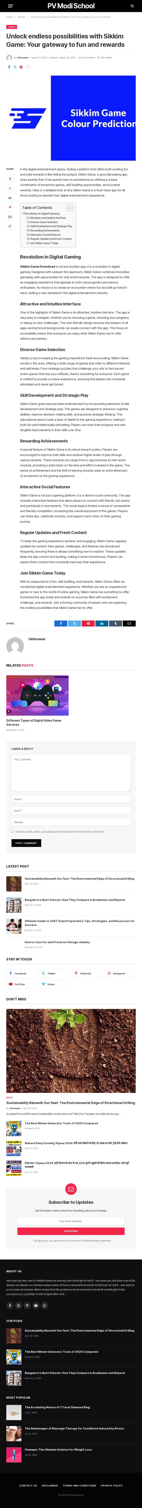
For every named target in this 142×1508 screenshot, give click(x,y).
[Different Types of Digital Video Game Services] (37, 695)
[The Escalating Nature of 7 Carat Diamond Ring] (13, 1412)
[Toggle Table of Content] (68, 208)
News (9, 1097)
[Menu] (10, 6)
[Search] (132, 6)
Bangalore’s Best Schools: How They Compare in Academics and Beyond (75, 900)
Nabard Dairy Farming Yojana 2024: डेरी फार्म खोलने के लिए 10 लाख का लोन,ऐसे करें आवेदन (76, 1143)
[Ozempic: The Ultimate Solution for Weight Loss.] (13, 1454)
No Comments (88, 57)
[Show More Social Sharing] (28, 67)
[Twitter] (10, 188)
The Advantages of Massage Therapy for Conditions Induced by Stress (74, 1428)
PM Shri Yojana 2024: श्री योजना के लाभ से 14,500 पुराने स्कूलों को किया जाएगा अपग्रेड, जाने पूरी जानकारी (77, 1165)
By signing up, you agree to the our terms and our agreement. (72, 1240)
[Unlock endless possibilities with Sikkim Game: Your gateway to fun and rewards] (71, 118)
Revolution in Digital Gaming (41, 213)
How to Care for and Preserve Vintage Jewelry (57, 942)
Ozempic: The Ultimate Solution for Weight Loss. (58, 1449)
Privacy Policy (92, 1240)
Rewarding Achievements (45, 230)
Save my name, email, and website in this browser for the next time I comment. (60, 831)
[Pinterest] (10, 207)
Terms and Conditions (79, 1485)
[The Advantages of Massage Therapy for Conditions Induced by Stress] (13, 1433)
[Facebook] (10, 179)
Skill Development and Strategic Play (51, 226)
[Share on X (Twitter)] (15, 67)
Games (12, 27)
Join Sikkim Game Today (44, 243)
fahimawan (22, 57)
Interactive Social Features (46, 234)
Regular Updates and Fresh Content (51, 238)
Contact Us (28, 1485)
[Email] (10, 216)
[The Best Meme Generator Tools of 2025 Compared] (13, 1128)
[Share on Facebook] (9, 67)
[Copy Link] (10, 226)
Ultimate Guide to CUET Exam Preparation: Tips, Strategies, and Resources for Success (80, 923)
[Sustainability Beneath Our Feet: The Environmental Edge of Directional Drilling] (13, 884)
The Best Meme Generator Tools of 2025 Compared (61, 1123)
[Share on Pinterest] (21, 67)
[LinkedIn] (10, 198)
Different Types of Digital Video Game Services (33, 722)
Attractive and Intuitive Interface (48, 217)
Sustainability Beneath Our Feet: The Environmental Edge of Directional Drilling (79, 878)
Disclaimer (50, 1485)
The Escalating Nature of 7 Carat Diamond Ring (57, 1407)
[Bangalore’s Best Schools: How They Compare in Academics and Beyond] (13, 905)
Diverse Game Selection (44, 222)
